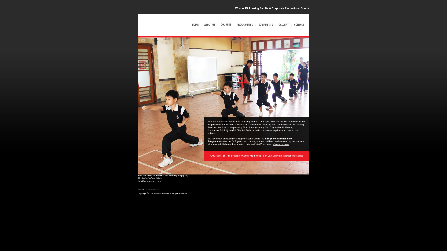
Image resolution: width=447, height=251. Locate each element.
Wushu (244, 155)
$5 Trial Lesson (231, 155)
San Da (266, 155)
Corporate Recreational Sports (288, 155)
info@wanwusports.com (149, 181)
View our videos (281, 144)
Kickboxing (255, 155)
